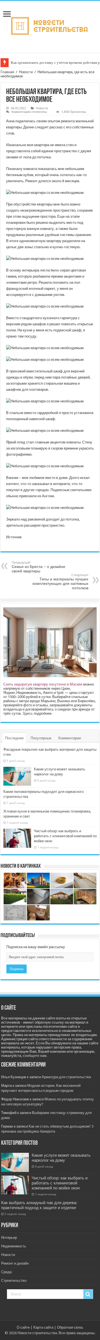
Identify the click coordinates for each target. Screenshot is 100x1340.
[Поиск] (88, 1294)
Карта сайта (43, 1327)
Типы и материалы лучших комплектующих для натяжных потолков (60, 581)
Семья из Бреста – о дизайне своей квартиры (38, 567)
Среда (6, 1272)
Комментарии (69, 738)
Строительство (13, 1280)
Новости (26, 72)
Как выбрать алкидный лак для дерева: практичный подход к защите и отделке (39, 1205)
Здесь (27, 713)
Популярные (41, 738)
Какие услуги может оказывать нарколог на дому (61, 1158)
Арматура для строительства (66, 1077)
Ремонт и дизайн (15, 1263)
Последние (14, 738)
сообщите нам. (35, 1056)
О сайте (23, 1327)
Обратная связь (70, 1327)
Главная (7, 72)
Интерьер (9, 1237)
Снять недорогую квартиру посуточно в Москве (42, 684)
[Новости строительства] (50, 25)
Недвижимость (13, 1246)
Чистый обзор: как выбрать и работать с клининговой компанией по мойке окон (65, 836)
